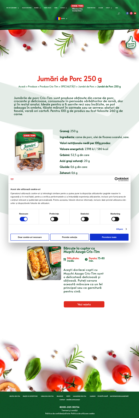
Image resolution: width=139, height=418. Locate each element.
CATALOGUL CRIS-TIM (47, 396)
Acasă (21, 86)
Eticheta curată (47, 7)
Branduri (36, 7)
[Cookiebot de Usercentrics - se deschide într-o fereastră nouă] (117, 179)
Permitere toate (109, 237)
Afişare (119, 229)
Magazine (100, 7)
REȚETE (68, 396)
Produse (32, 86)
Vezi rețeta (84, 304)
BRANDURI (60, 396)
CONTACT (62, 400)
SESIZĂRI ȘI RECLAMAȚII (73, 400)
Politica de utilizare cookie (82, 413)
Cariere (55, 7)
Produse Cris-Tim (49, 86)
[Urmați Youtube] (135, 13)
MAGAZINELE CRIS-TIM (79, 396)
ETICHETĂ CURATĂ (103, 396)
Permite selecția (69, 237)
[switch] (54, 219)
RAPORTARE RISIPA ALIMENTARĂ (119, 396)
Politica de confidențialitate (57, 413)
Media (116, 7)
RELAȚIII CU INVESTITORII (30, 396)
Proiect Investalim (91, 7)
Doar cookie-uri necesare (30, 237)
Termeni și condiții (69, 410)
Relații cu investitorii (26, 7)
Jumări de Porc (86, 86)
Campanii (62, 7)
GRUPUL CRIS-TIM (14, 396)
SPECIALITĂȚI (68, 86)
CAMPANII (93, 396)
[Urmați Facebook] (127, 13)
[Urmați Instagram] (131, 13)
